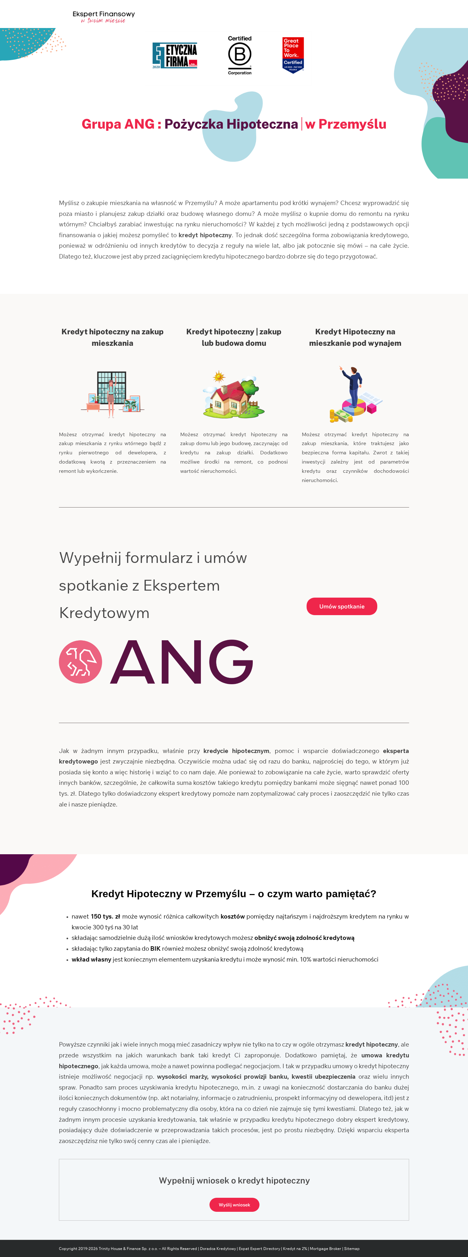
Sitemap (352, 1248)
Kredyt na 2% (295, 1248)
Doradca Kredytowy (218, 1248)
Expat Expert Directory (260, 1248)
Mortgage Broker (325, 1248)
